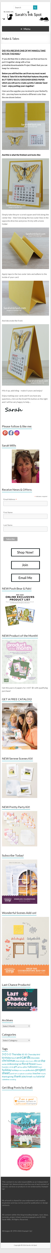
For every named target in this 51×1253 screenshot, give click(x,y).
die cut (37, 1060)
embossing (12, 1063)
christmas (8, 1060)
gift (15, 1067)
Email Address (10, 499)
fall (20, 1064)
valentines (6, 1079)
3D (23, 1054)
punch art (13, 1074)
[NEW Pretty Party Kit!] (19, 812)
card (18, 1057)
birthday (6, 1057)
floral (25, 1063)
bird (38, 1054)
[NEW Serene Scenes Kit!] (19, 764)
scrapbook (21, 1074)
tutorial (40, 1076)
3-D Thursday (14, 1054)
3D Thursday (30, 1054)
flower (32, 1063)
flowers (39, 1064)
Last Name (7, 525)
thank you (20, 1076)
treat (29, 1076)
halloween (33, 1066)
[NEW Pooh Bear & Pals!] (19, 594)
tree (34, 1077)
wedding (13, 1079)
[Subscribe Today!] (19, 861)
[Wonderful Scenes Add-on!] (25, 918)
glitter (25, 1067)
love (23, 1070)
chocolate (35, 1058)
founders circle (7, 1067)
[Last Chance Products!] (19, 990)
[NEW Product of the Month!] (19, 641)
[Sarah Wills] (25, 466)
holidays (15, 1070)
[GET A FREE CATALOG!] (19, 704)
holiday (6, 1070)
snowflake (28, 1074)
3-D (4, 1054)
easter (4, 1064)
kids (20, 1070)
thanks (43, 1073)
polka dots (30, 1070)
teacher (37, 1073)
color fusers (29, 1061)
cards (25, 1057)
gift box (20, 1067)
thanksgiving (7, 1076)
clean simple (20, 1061)
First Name (8, 512)
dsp (43, 1060)
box (13, 1058)
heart (40, 1067)
